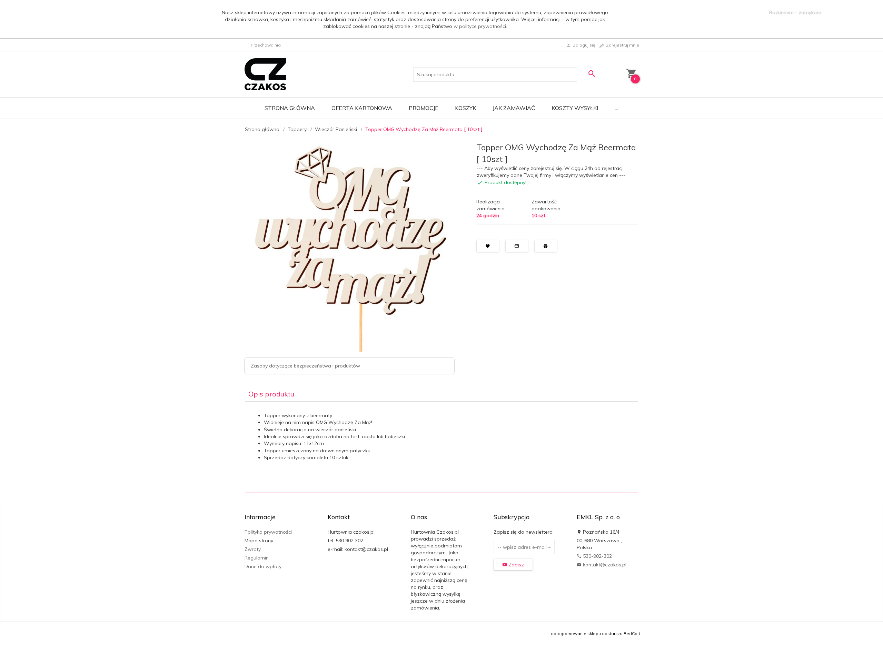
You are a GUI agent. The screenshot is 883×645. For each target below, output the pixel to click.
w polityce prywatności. (480, 26)
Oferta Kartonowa (361, 107)
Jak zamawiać (514, 107)
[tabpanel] (441, 447)
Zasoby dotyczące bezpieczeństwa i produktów (305, 366)
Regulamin (257, 558)
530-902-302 (597, 556)
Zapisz (515, 565)
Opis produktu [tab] (271, 394)
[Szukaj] (591, 73)
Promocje (423, 107)
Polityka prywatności (268, 532)
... (616, 107)
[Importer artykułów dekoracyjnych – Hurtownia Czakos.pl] (265, 74)
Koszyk (465, 107)
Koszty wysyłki (575, 107)
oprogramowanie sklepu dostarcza (587, 633)
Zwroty (253, 549)
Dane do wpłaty (263, 566)
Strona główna (290, 107)
